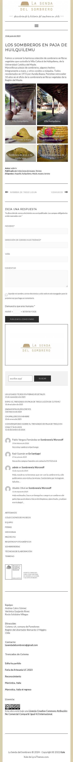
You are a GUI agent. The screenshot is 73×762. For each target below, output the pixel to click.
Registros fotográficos (18, 541)
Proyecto (10, 537)
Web (7, 254)
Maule (34, 173)
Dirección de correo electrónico (23, 240)
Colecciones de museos (26, 171)
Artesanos (11, 512)
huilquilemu (27, 173)
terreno (47, 173)
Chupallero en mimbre (17, 416)
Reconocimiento (13, 676)
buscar (42, 378)
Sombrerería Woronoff (52, 439)
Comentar (10, 268)
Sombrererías (12, 546)
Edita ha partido (13, 663)
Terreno (39, 171)
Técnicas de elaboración (18, 551)
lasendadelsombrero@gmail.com (21, 645)
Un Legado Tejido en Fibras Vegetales (25, 394)
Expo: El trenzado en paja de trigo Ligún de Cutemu (32, 401)
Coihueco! (57, 192)
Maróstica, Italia (13, 683)
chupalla (17, 173)
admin (14, 168)
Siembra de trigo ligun (23, 192)
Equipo (9, 522)
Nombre (10, 226)
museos (41, 173)
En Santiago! (35, 453)
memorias (10, 532)
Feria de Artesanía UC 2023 (19, 669)
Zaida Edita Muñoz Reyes (18, 409)
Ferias (8, 527)
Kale (63, 752)
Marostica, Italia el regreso (18, 689)
